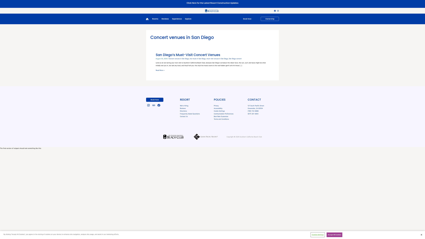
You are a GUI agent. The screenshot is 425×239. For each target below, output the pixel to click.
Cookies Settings (318, 235)
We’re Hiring (184, 106)
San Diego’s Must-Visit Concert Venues (188, 54)
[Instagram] (278, 11)
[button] (246, 19)
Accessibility (218, 108)
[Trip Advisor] (153, 105)
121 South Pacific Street (256, 106)
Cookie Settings (219, 111)
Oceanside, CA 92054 (255, 108)
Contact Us (184, 116)
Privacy (216, 106)
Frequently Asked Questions (190, 114)
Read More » (160, 70)
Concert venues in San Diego (179, 59)
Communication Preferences (223, 114)
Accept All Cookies (334, 235)
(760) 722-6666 (253, 111)
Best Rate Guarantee (221, 116)
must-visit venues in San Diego (217, 59)
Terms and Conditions (221, 119)
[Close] (421, 234)
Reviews (183, 108)
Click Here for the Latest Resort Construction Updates (212, 3)
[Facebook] (275, 11)
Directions (183, 111)
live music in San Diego (198, 59)
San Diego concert (235, 59)
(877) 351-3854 (253, 114)
